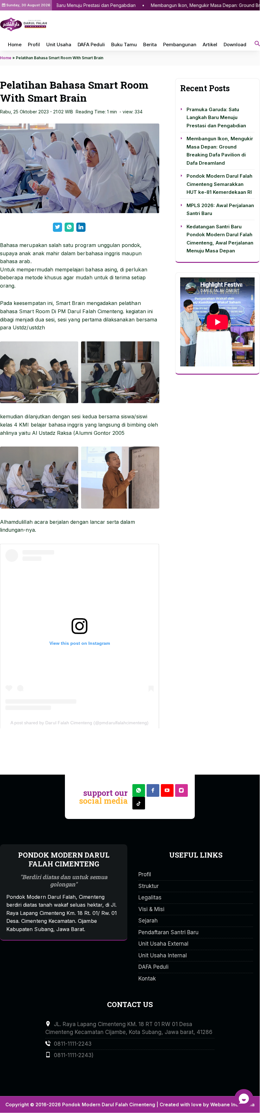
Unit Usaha (58, 44)
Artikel (210, 44)
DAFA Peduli (91, 44)
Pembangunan (179, 44)
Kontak (147, 978)
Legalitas (150, 897)
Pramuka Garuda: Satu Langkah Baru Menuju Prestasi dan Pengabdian (216, 117)
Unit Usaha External (163, 944)
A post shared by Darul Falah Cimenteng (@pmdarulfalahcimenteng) (79, 722)
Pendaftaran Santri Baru (168, 932)
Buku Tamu (124, 44)
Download (235, 44)
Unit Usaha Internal (162, 955)
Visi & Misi (151, 909)
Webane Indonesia (232, 1104)
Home (15, 44)
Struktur (148, 886)
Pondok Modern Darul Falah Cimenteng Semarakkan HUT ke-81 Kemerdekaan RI (219, 184)
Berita (150, 44)
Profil (34, 44)
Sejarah (148, 920)
